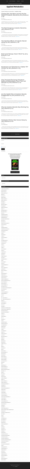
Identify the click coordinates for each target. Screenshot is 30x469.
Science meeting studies (4, 408)
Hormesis (2, 313)
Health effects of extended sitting (5, 307)
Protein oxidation (3, 399)
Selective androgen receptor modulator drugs (7, 409)
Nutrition (2, 379)
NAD (1, 363)
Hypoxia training (3, 316)
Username (2, 140)
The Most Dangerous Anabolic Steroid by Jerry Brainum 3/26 (13, 28)
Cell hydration (3, 231)
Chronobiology (3, 234)
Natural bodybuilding (4, 366)
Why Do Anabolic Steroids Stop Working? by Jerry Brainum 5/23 (15, 107)
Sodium (2, 416)
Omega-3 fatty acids (4, 382)
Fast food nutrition (3, 289)
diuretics (2, 266)
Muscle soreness (3, 356)
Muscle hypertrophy (3, 352)
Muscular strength (3, 359)
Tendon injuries (3, 432)
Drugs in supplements (4, 267)
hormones (13, 85)
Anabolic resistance (3, 198)
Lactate (2, 329)
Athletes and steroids (10, 111)
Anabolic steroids (10, 19)
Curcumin (2, 250)
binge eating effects (3, 210)
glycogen (2, 300)
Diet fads (2, 263)
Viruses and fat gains (4, 455)
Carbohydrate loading (4, 227)
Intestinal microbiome (4, 323)
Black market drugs (3, 211)
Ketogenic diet (3, 326)
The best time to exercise (4, 441)
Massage (2, 339)
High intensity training (4, 310)
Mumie (2, 349)
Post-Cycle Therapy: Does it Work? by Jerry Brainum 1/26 (14, 54)
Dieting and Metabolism (4, 264)
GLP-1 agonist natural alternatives (5, 299)
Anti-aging (2, 201)
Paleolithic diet (3, 386)
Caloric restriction (3, 224)
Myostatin (2, 362)
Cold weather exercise (4, 240)
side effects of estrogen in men (5, 412)
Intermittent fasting (3, 322)
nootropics (2, 375)
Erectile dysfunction (3, 273)
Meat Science (3, 340)
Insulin (2, 320)
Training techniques (3, 448)
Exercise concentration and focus (5, 280)
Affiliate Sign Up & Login (14, 465)
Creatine (2, 247)
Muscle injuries (3, 353)
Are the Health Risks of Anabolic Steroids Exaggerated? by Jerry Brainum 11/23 (13, 94)
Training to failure (3, 449)
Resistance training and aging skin (5, 402)
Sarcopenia (2, 405)
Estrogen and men (3, 277)
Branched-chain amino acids (4, 223)
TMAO (2, 445)
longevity (2, 332)
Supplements (3, 429)
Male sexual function (4, 336)
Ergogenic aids (3, 274)
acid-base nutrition (3, 190)
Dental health (3, 253)
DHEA (2, 260)
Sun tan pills (2, 428)
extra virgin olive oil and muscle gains (6, 287)
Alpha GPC (2, 194)
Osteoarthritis (3, 385)
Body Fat (2, 213)
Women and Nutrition (4, 458)
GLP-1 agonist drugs (4, 297)
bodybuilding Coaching (4, 214)
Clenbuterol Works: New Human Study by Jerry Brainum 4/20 (14, 120)
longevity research (3, 333)
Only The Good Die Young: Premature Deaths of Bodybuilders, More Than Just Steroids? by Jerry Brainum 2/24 (13, 81)
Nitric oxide (2, 373)
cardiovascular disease (4, 230)
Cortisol (2, 244)
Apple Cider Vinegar (3, 204)
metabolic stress (3, 343)
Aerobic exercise (3, 191)
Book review (2, 220)
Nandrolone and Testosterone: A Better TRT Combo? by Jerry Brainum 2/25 (14, 67)
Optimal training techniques (4, 383)
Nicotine (2, 372)
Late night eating (3, 330)
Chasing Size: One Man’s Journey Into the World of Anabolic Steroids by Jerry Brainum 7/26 (15, 15)
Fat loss (2, 290)
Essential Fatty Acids (4, 276)
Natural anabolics (3, 365)
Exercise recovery (3, 283)
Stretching (2, 426)
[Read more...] (20, 23)
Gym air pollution (3, 303)
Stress (2, 425)
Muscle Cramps (3, 350)
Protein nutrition (3, 398)
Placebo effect (3, 389)
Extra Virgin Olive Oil (3, 286)
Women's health (3, 459)
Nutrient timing (3, 376)
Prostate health (3, 392)
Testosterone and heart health (5, 435)
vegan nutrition (3, 452)
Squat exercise (3, 422)
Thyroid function (3, 442)
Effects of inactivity (3, 270)
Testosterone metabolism (4, 438)
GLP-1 (2, 296)
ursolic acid (2, 451)
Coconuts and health (3, 237)
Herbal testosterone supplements (5, 309)
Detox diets (2, 257)
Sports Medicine (3, 419)
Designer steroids (3, 256)
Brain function (3, 221)
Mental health (3, 342)
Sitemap (18, 465)
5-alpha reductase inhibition (4, 188)
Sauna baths (2, 406)
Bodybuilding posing (4, 217)
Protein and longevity (4, 395)
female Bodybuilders (4, 293)
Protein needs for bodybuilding (5, 396)
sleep (2, 415)
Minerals (2, 346)
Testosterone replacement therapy (12, 71)
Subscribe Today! (17, 134)
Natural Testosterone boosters (5, 369)
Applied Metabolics (15, 7)
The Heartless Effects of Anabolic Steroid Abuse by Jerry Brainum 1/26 (13, 41)
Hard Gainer (2, 306)
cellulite (2, 233)
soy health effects (3, 418)
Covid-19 (2, 246)
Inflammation (3, 319)
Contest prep (3, 243)
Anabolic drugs (5, 19)
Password (2, 143)
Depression (2, 254)
